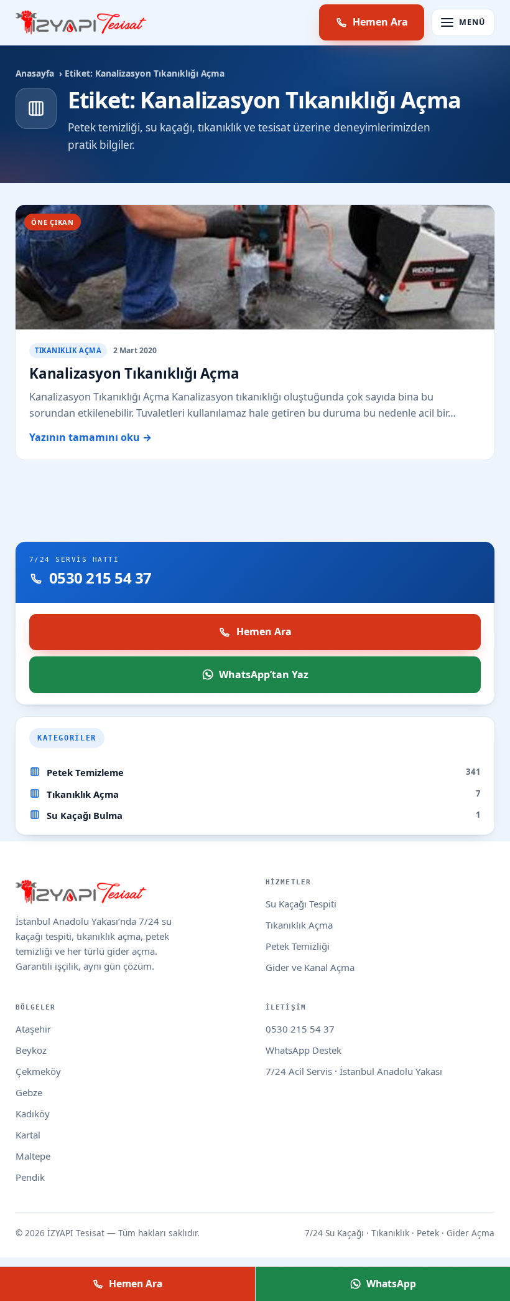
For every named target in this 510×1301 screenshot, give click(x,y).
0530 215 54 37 (300, 1029)
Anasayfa (35, 73)
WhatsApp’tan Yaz (263, 674)
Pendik (30, 1177)
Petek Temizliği (298, 946)
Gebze (29, 1092)
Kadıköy (33, 1113)
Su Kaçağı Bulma (85, 815)
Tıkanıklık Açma (83, 794)
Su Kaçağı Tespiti (301, 903)
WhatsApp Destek (303, 1050)
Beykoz (31, 1050)
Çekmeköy (38, 1071)
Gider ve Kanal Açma (310, 967)
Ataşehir (33, 1029)
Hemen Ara (380, 22)
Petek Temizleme (85, 772)
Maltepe (33, 1156)
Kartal (28, 1134)
